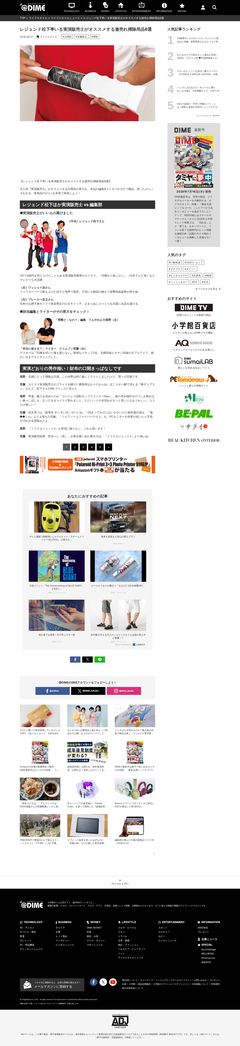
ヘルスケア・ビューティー (131, 949)
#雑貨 (208, 275)
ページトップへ (120, 883)
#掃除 (94, 36)
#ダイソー (190, 268)
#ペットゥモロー (178, 281)
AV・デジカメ (27, 927)
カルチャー (164, 931)
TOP (22, 18)
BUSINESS (65, 922)
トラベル (122, 936)
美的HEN (206, 962)
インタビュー (62, 940)
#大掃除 (67, 36)
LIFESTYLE (129, 922)
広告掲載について (200, 984)
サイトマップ (146, 980)
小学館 (132, 984)
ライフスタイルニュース (65, 18)
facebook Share (75, 659)
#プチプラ (174, 268)
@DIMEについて (130, 980)
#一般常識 (174, 262)
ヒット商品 (61, 936)
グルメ (121, 931)
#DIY (194, 281)
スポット (162, 927)
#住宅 (205, 281)
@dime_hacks (126, 690)
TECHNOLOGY (33, 922)
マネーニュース (95, 944)
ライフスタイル (38, 18)
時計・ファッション (128, 944)
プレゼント (203, 931)
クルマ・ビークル (127, 927)
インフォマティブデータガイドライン (174, 980)
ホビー (161, 936)
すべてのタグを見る (206, 288)
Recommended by (123, 644)
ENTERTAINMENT (173, 922)
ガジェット (25, 940)
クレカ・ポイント (96, 940)
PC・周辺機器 (27, 944)
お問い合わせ (200, 980)
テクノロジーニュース (31, 949)
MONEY (95, 922)
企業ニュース (209, 939)
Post (87, 659)
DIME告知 (203, 927)
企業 (58, 931)
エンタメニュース (167, 940)
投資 (89, 931)
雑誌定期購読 (144, 984)
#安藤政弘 (81, 36)
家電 (22, 936)
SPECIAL (207, 944)
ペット (121, 953)
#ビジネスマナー (178, 275)
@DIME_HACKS (91, 690)
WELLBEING (207, 953)
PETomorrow (208, 958)
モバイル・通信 (28, 931)
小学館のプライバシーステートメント (171, 984)
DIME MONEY (94, 927)
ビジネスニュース (65, 944)
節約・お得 (92, 936)
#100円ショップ (193, 262)
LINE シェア (100, 659)
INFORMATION (210, 922)
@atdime (54, 690)
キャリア (60, 927)
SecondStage (208, 949)
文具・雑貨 (123, 940)
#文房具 (196, 275)
